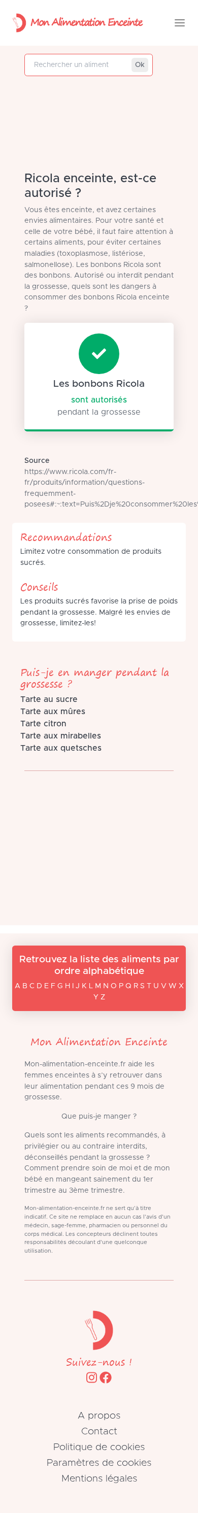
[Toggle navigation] (180, 23)
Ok (140, 65)
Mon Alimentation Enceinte (86, 21)
